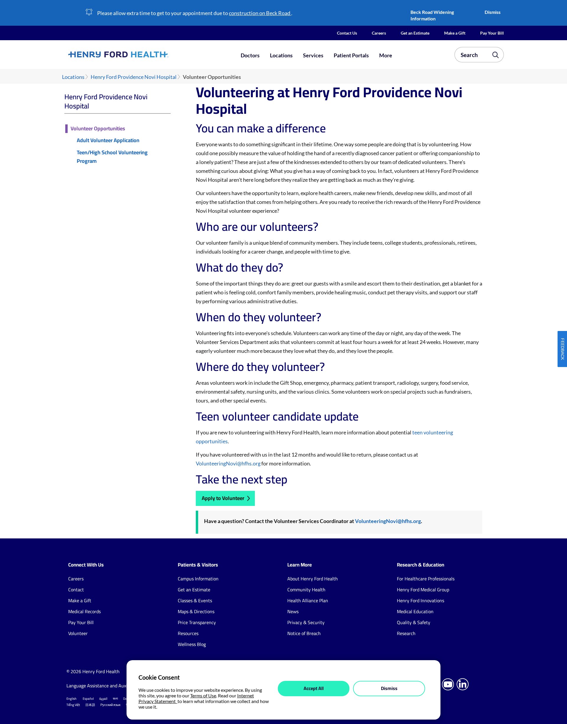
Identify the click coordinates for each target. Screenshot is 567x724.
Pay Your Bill (492, 32)
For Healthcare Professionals (425, 578)
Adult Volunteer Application (108, 140)
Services (313, 55)
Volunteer (78, 633)
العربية (103, 699)
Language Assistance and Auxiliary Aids (106, 685)
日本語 (90, 705)
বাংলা (115, 699)
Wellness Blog (192, 644)
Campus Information (198, 578)
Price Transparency (197, 622)
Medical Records (84, 611)
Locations (281, 55)
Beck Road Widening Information (432, 15)
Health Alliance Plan (307, 600)
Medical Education (415, 611)
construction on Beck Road (260, 13)
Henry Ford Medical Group (423, 589)
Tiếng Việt (73, 705)
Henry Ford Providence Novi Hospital (134, 77)
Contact (76, 589)
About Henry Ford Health (312, 578)
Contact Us (347, 32)
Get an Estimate (415, 32)
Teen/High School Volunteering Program (112, 156)
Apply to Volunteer (223, 498)
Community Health (306, 589)
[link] (140, 54)
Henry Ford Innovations (420, 600)
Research (406, 633)
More (385, 55)
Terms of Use (203, 695)
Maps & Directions (196, 611)
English (71, 699)
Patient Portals (351, 55)
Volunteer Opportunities (98, 128)
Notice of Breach (304, 633)
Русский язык (110, 705)
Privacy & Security (306, 622)
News (293, 611)
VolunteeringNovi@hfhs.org (228, 463)
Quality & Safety (413, 622)
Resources (188, 633)
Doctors (250, 55)
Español (88, 699)
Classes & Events (195, 600)
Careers (379, 32)
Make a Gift (454, 32)
